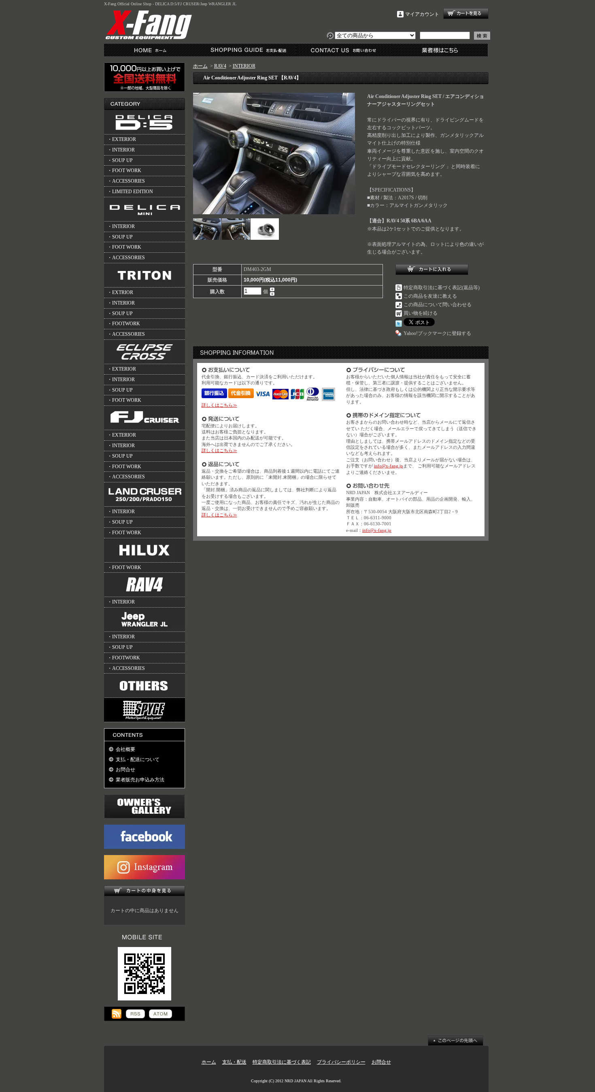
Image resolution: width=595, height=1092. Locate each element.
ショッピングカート (466, 13)
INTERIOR (244, 66)
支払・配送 (234, 1062)
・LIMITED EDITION (130, 191)
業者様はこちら (440, 50)
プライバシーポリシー (341, 1062)
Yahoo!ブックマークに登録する (437, 333)
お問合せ (344, 50)
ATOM (160, 1013)
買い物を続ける (421, 313)
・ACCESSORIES (126, 181)
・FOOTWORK (123, 323)
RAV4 (220, 66)
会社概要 (125, 749)
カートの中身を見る (144, 890)
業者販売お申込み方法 (140, 780)
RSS (135, 1013)
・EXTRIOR (120, 292)
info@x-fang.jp (388, 465)
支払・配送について (248, 50)
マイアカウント (422, 14)
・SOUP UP (120, 160)
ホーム (152, 50)
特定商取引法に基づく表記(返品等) (442, 287)
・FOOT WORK (124, 170)
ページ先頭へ (455, 1040)
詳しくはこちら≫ (219, 405)
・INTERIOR (121, 150)
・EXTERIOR (121, 139)
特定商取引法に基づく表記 (282, 1062)
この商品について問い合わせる (438, 304)
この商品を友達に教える (430, 296)
